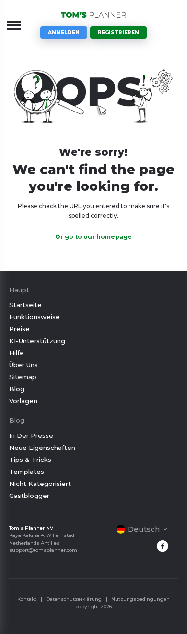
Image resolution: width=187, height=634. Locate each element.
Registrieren (118, 32)
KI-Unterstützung (37, 341)
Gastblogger (29, 495)
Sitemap (22, 377)
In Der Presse (31, 435)
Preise (19, 329)
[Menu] (13, 25)
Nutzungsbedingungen (140, 599)
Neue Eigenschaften (42, 447)
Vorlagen (23, 401)
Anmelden (64, 32)
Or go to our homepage (93, 236)
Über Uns (23, 365)
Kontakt (26, 599)
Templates (26, 471)
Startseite (25, 305)
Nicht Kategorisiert (40, 483)
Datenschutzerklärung (74, 599)
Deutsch (144, 529)
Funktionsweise (34, 317)
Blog (16, 389)
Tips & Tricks (30, 459)
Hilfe (16, 353)
